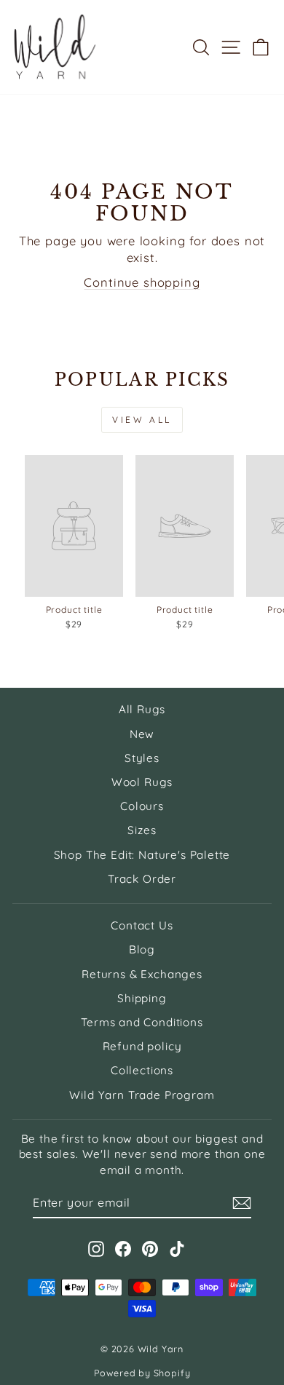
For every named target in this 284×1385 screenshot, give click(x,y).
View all (142, 419)
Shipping (142, 998)
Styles (142, 758)
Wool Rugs (142, 782)
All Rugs (142, 709)
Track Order (142, 879)
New (142, 734)
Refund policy (142, 1046)
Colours (142, 806)
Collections (142, 1070)
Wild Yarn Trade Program (141, 1095)
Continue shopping (142, 282)
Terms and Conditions (142, 1022)
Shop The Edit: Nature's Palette (142, 855)
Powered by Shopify (142, 1372)
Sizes (141, 830)
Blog (142, 949)
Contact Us (142, 925)
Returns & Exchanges (142, 974)
